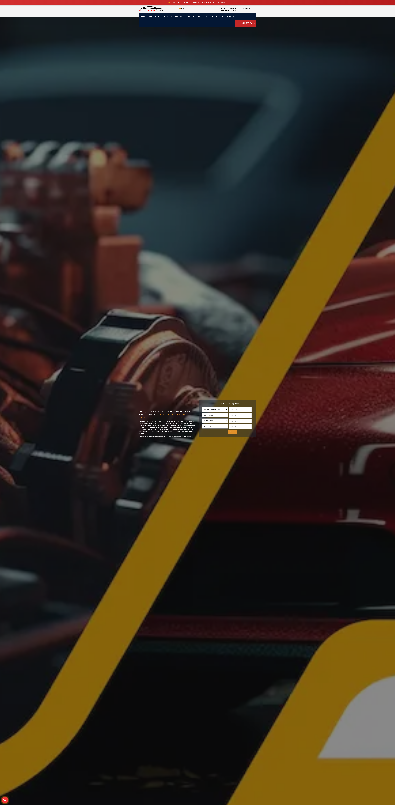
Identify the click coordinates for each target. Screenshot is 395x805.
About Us (219, 16)
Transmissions (153, 16)
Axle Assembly (180, 16)
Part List (191, 16)
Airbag (142, 16)
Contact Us (230, 16)
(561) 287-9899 (248, 23)
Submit (232, 432)
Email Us (184, 8)
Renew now (202, 2)
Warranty (209, 16)
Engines (200, 16)
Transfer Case (167, 16)
